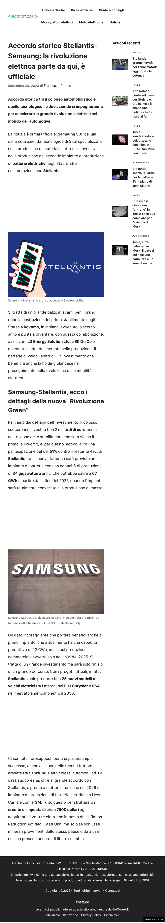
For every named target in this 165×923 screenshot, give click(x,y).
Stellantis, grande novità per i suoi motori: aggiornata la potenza (144, 67)
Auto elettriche (53, 10)
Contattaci (112, 891)
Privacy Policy (91, 915)
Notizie (115, 22)
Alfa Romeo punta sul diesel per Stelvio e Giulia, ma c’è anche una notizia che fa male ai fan (143, 103)
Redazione (70, 915)
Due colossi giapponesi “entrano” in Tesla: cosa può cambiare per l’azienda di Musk (143, 213)
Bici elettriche (82, 10)
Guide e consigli (111, 10)
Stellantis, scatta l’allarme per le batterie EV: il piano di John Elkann (143, 177)
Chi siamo (53, 915)
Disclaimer (111, 915)
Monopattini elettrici (57, 22)
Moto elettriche (91, 22)
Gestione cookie (154, 919)
